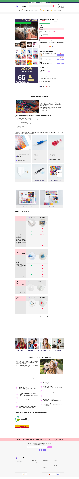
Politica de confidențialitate (46, 465)
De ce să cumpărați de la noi (35, 462)
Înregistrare (49, 446)
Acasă (19, 9)
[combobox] (41, 6)
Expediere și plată (45, 462)
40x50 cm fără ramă (43, 29)
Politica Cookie (45, 467)
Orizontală (48, 71)
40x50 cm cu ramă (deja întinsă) (48, 31)
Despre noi (55, 460)
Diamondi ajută (56, 465)
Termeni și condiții (45, 460)
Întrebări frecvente (34, 460)
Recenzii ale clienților (57, 462)
